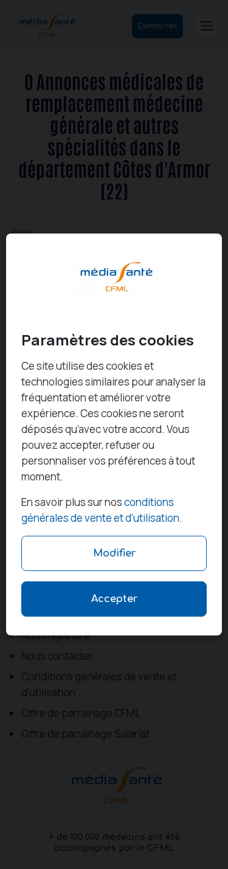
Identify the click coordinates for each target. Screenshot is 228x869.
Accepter (114, 599)
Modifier (114, 553)
